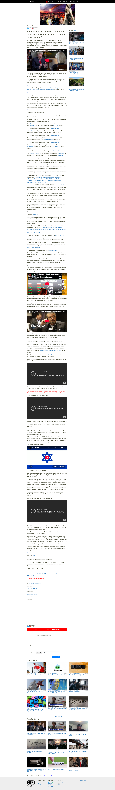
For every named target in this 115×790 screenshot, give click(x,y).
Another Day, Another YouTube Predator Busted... (77, 735)
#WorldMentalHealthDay (50, 227)
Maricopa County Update (74, 691)
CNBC (37, 271)
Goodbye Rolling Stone (74, 770)
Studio (78, 1)
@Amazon (57, 146)
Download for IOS (41, 782)
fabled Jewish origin (47, 354)
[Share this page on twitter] (28, 28)
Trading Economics (35, 214)
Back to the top (83, 780)
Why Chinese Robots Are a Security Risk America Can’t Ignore (76, 43)
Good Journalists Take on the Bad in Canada (35, 675)
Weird (71, 1)
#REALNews (30, 182)
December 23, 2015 (54, 128)
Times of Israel (63, 95)
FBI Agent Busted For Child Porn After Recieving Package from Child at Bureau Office (35, 711)
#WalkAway (30, 178)
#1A (49, 177)
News (38, 25)
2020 (64, 1)
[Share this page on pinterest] (32, 28)
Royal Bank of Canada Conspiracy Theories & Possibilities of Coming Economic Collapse (36, 770)
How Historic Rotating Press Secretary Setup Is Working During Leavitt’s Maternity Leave (76, 73)
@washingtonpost (34, 123)
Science (67, 1)
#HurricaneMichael (61, 229)
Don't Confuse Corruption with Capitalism (57, 769)
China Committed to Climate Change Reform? (35, 752)
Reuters (33, 555)
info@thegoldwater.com (63, 782)
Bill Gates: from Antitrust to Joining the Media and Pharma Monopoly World (56, 692)
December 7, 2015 (54, 135)
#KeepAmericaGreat (55, 178)
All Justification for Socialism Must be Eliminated (35, 692)
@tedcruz (55, 125)
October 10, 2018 (59, 235)
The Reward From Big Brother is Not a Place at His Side (56, 753)
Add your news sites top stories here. (51, 775)
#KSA (42, 180)
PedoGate (56, 1)
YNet (58, 442)
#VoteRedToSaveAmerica (34, 180)
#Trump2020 (30, 229)
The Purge (60, 1)
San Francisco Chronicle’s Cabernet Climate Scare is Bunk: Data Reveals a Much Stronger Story (76, 89)
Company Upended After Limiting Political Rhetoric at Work (57, 675)
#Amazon (31, 125)
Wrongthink (50, 786)
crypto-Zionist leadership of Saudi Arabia (50, 350)
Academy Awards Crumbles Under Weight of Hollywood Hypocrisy (78, 709)
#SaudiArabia (47, 180)
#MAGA (59, 177)
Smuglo (49, 784)
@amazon (31, 137)
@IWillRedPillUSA (32, 588)
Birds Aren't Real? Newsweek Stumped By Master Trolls (57, 709)
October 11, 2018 (59, 185)
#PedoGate (30, 231)
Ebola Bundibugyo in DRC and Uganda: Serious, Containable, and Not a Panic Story (76, 58)
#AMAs (53, 229)
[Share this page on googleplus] (30, 28)
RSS (59, 784)
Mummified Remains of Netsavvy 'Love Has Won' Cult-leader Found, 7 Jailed (77, 675)
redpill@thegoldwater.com (34, 583)
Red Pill (30, 25)
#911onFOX (44, 178)
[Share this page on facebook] (29, 28)
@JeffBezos (30, 146)
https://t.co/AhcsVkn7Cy (33, 247)
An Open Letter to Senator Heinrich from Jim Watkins (36, 734)
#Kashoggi (37, 177)
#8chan (46, 231)
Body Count (50, 1)
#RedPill (58, 180)
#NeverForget (53, 177)
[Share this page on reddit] (33, 28)
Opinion (74, 1)
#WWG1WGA (52, 231)
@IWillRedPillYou (32, 594)
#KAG (48, 178)
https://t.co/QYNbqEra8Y (40, 182)
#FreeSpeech (44, 177)
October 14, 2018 (53, 250)
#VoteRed (53, 180)
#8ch (43, 231)
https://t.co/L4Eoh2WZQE (34, 232)
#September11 (37, 178)
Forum (82, 1)
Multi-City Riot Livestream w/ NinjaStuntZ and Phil (78, 752)
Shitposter (50, 783)
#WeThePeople (37, 231)
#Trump (60, 227)
